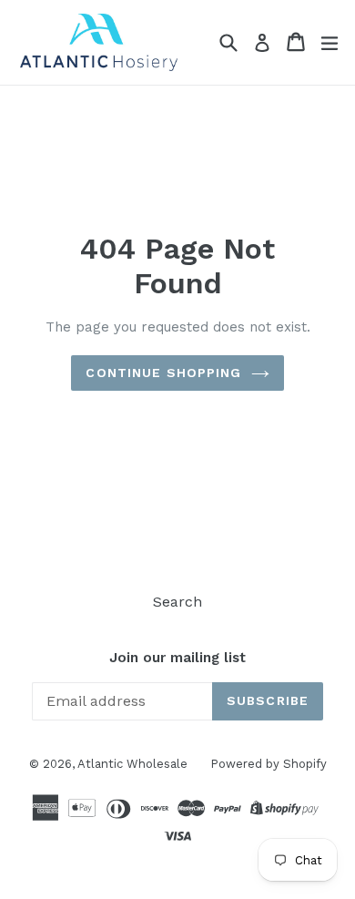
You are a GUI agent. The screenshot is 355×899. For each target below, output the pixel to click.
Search (177, 601)
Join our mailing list (177, 657)
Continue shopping (163, 372)
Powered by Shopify (268, 764)
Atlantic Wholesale (132, 764)
